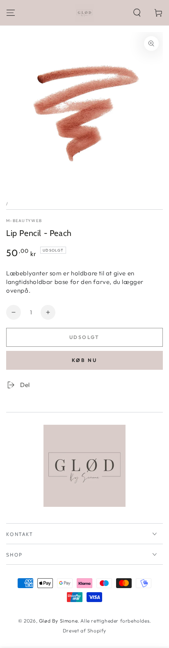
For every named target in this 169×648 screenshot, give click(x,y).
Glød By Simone (58, 621)
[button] (137, 13)
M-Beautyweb (24, 220)
